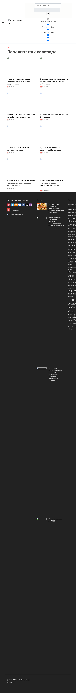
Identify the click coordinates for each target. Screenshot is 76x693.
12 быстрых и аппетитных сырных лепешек (19, 148)
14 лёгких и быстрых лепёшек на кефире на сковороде (21, 115)
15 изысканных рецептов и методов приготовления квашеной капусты (56, 222)
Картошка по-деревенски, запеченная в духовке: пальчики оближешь (56, 208)
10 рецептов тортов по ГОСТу (56, 520)
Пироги (71, 288)
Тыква (71, 323)
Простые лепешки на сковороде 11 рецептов (50, 148)
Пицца (70, 296)
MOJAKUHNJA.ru (23, 680)
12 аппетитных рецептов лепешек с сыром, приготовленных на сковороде (51, 184)
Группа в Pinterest (15, 214)
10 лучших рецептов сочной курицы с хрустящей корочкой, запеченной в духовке (55, 374)
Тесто (70, 320)
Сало (70, 315)
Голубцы (71, 232)
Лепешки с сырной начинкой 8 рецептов (54, 115)
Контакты (11, 682)
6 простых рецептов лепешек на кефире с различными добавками (54, 81)
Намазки (71, 285)
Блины (70, 207)
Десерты (70, 234)
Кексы (70, 265)
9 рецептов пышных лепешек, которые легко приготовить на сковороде (21, 182)
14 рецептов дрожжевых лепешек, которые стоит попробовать (18, 81)
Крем (70, 269)
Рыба (71, 307)
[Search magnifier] (48, 13)
